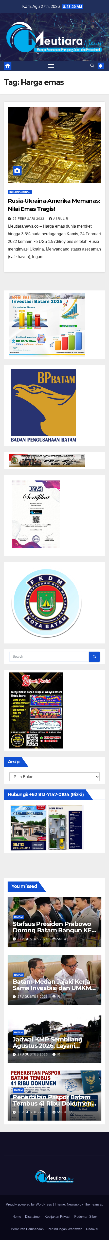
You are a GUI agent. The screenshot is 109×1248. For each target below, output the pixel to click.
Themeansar (93, 1204)
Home (16, 1216)
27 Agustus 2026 (33, 939)
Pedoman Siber (85, 1216)
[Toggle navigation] (51, 65)
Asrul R (60, 219)
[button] (92, 66)
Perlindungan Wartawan (65, 1229)
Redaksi (92, 1229)
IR (58, 997)
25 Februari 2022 (29, 219)
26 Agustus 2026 (33, 1112)
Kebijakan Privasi (57, 1216)
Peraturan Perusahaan (27, 1229)
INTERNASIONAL (19, 191)
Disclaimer (33, 1216)
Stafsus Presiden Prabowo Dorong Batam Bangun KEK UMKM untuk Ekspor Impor (54, 930)
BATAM (18, 917)
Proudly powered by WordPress (29, 1204)
